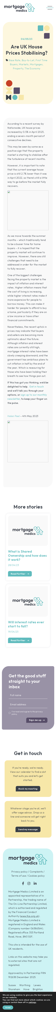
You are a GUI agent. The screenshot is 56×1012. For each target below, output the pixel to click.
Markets (24, 64)
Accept (7, 1007)
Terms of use (18, 875)
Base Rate (15, 60)
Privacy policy (19, 871)
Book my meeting (28, 788)
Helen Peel (13, 416)
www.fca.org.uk (29, 916)
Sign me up (35, 720)
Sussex (12, 985)
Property (18, 68)
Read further (18, 573)
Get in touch (36, 386)
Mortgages (36, 64)
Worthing (24, 985)
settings (32, 1002)
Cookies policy (36, 875)
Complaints (36, 871)
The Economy (32, 68)
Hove (26, 989)
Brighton (38, 989)
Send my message (28, 829)
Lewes (37, 985)
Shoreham (14, 989)
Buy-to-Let (28, 60)
